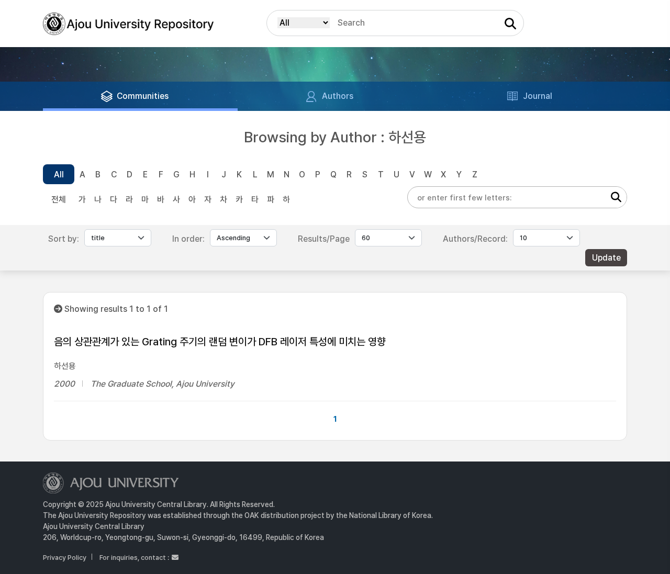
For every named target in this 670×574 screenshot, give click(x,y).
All (59, 174)
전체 (58, 200)
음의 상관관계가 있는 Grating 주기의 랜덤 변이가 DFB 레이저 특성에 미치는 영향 (220, 341)
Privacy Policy (64, 557)
